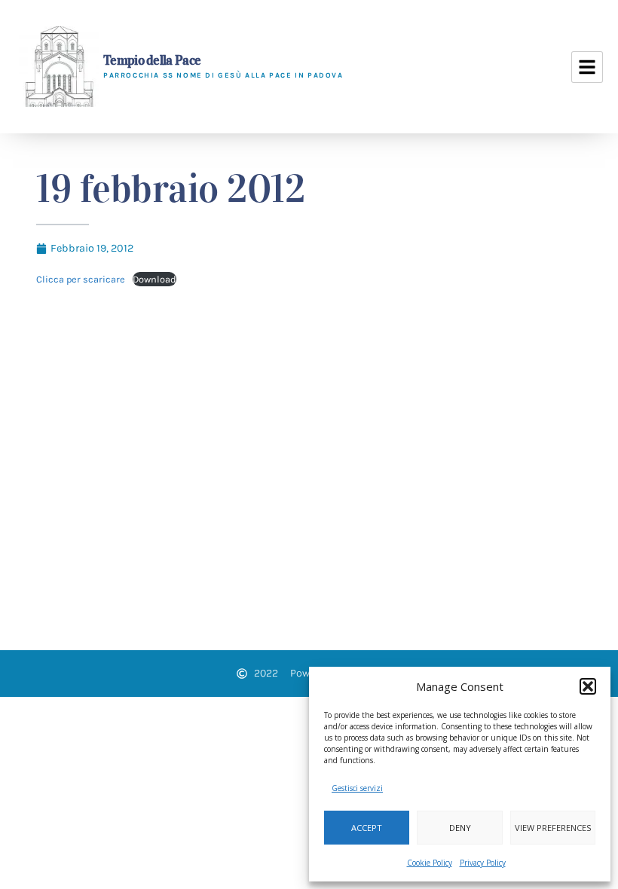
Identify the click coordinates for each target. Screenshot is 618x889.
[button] (587, 686)
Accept (366, 827)
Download (154, 279)
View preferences (553, 827)
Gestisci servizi (357, 788)
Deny (460, 827)
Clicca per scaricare (80, 279)
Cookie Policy (429, 862)
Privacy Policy (483, 862)
